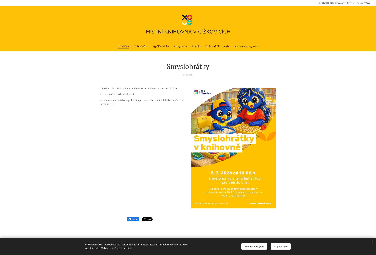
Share (134, 219)
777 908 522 (365, 2)
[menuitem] (125, 46)
